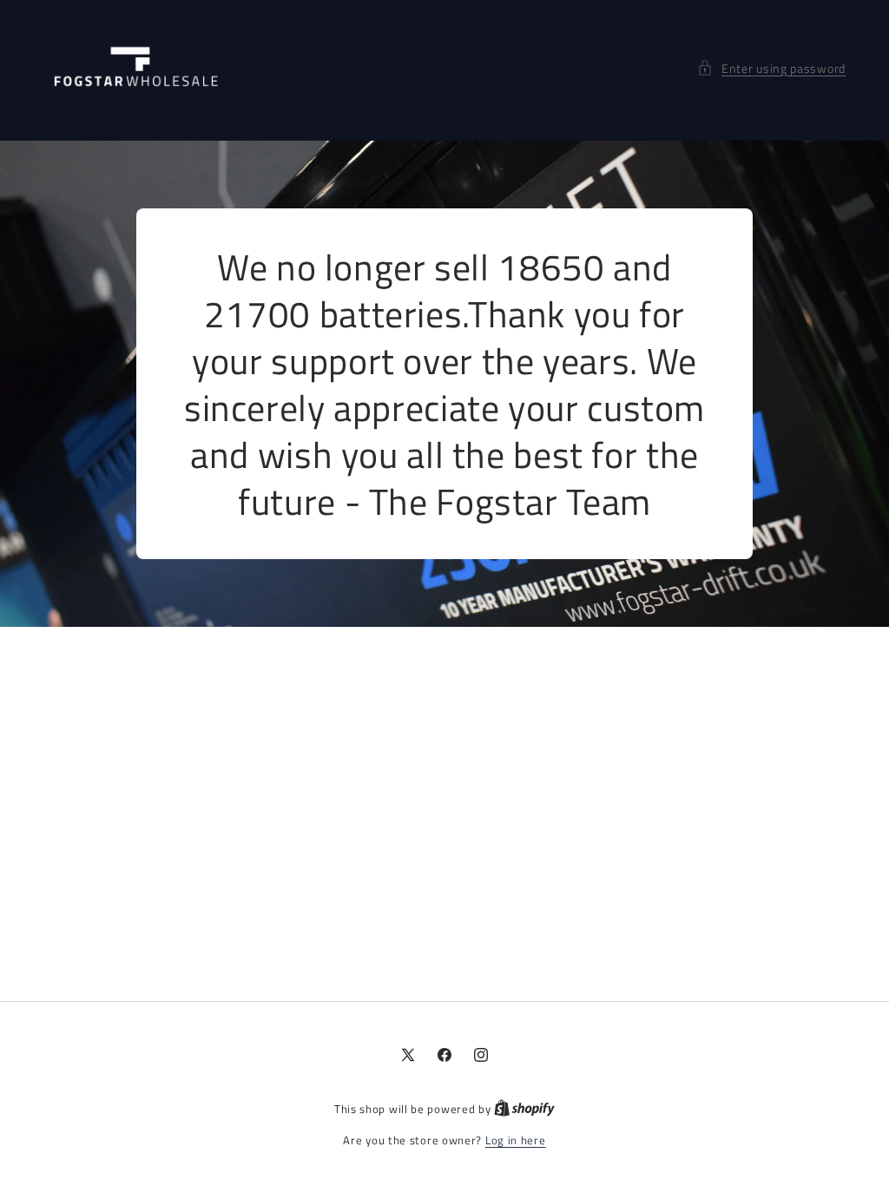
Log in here (515, 1140)
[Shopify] (524, 1108)
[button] (771, 68)
